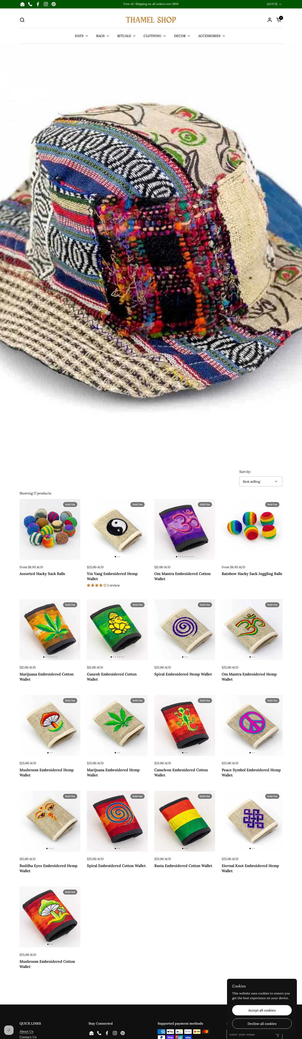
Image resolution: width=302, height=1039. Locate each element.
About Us (26, 1031)
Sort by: (245, 472)
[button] (22, 19)
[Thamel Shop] (151, 20)
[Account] (269, 19)
